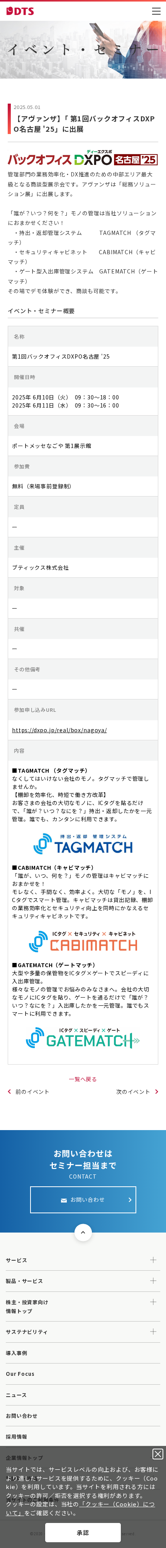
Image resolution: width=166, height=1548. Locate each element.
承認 (83, 1532)
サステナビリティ (27, 1331)
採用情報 (16, 1436)
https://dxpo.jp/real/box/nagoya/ (59, 730)
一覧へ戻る (83, 1079)
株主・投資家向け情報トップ (27, 1306)
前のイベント (32, 1091)
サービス (16, 1260)
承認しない (157, 1454)
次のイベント (133, 1091)
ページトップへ (83, 1232)
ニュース (16, 1395)
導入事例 (16, 1353)
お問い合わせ (22, 1415)
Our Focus (20, 1373)
